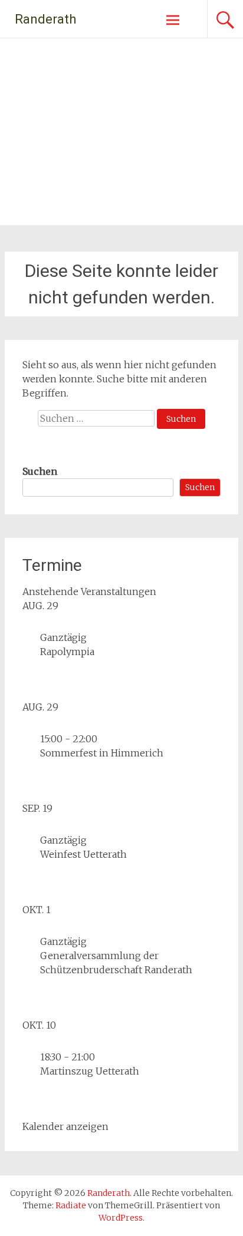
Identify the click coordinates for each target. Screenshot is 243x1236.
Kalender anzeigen (65, 1126)
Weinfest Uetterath (83, 854)
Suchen (39, 471)
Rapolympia (67, 651)
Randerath (45, 19)
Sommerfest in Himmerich (101, 753)
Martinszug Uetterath (89, 1071)
